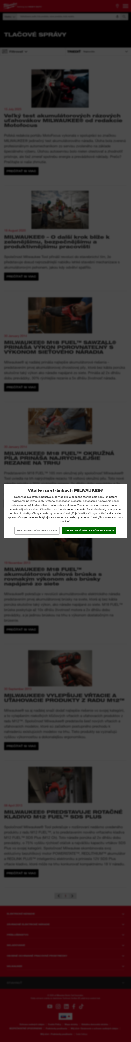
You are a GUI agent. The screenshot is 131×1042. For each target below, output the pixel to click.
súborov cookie (76, 509)
